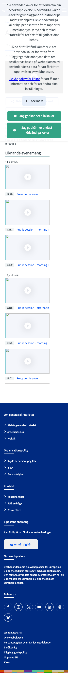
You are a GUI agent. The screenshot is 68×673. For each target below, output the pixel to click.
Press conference (27, 194)
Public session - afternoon (33, 308)
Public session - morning (32, 343)
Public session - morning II (33, 230)
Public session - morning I (33, 265)
